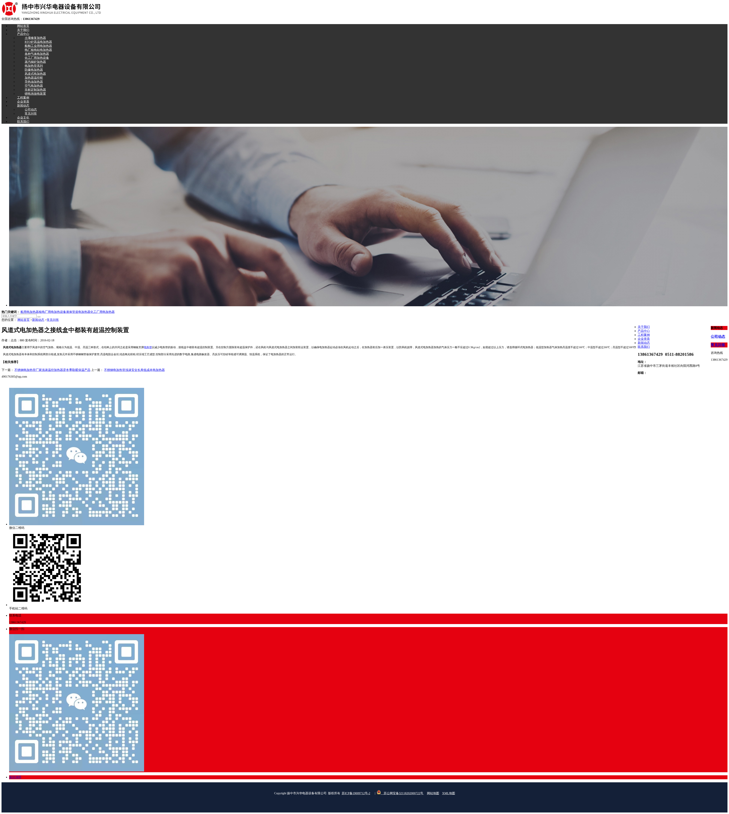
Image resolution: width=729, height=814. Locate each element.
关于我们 (644, 326)
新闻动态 (38, 319)
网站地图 (433, 793)
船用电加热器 (30, 311)
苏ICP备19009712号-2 (356, 793)
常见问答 (53, 319)
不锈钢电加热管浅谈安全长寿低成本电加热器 (134, 370)
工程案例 (644, 334)
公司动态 (718, 337)
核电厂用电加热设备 (52, 311)
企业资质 (644, 338)
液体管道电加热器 (78, 311)
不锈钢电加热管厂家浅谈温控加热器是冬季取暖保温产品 (52, 370)
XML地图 (448, 793)
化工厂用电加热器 (102, 311)
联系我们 (644, 346)
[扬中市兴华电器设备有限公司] (51, 15)
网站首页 (23, 319)
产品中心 (644, 330)
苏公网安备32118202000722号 (402, 793)
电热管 (148, 347)
